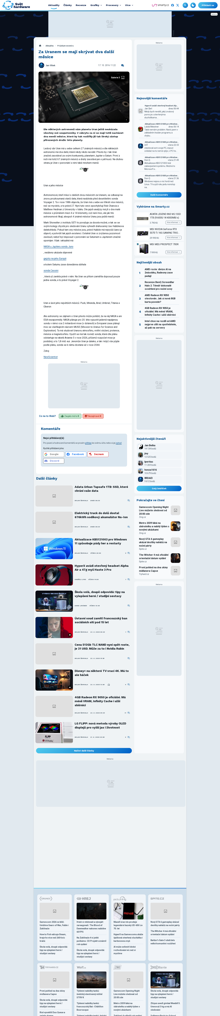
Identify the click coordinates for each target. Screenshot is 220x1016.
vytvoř (119, 443)
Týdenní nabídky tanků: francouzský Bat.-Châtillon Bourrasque (90, 1006)
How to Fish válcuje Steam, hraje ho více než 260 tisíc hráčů (53, 937)
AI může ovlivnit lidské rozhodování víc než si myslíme (125, 950)
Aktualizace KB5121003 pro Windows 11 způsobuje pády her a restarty (101, 541)
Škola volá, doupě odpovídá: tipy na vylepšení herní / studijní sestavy (100, 594)
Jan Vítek (50, 65)
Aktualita (49, 46)
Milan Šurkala (81, 500)
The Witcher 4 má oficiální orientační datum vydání (153, 556)
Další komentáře (159, 195)
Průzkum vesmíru (65, 46)
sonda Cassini (51, 270)
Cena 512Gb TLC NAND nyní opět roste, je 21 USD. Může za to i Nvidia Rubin (102, 646)
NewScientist (51, 356)
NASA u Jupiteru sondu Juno (58, 246)
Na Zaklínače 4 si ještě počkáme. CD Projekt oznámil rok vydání (91, 940)
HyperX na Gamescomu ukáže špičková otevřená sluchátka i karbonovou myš (128, 937)
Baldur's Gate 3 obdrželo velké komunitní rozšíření (163, 942)
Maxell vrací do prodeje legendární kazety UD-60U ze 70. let (128, 925)
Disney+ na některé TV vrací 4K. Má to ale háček (102, 673)
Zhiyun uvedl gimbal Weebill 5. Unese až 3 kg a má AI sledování (165, 1006)
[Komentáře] (122, 65)
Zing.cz (142, 517)
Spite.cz (143, 549)
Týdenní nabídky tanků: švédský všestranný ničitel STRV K (89, 994)
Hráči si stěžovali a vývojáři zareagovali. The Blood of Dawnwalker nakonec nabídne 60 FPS (91, 927)
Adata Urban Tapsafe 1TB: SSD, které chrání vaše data (101, 489)
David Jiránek (81, 605)
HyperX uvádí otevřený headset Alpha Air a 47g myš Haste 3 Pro (102, 567)
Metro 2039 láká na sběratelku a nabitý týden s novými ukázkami (154, 526)
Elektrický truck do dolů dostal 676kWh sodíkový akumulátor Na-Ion (101, 515)
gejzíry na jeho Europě (55, 258)
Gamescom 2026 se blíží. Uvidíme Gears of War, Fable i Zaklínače (54, 925)
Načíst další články (84, 750)
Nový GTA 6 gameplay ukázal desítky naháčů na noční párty (153, 542)
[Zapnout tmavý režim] (193, 5)
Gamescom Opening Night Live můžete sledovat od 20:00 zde (154, 510)
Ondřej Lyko (80, 579)
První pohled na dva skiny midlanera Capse (153, 569)
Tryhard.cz (144, 574)
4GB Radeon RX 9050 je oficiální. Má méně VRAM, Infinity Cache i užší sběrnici (100, 701)
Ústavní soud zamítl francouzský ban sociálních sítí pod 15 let (101, 620)
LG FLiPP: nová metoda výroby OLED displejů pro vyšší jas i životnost (100, 725)
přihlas (88, 443)
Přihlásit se (208, 5)
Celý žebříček (159, 488)
